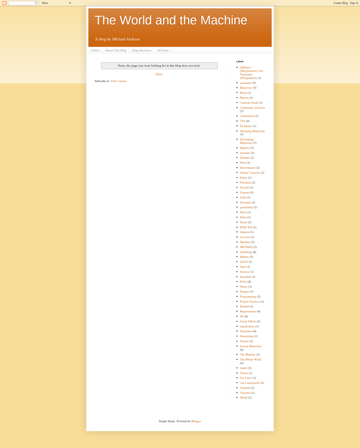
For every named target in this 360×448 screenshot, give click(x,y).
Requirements (248, 311)
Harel (243, 212)
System (244, 341)
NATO (244, 262)
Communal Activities (252, 108)
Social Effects (248, 321)
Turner (244, 373)
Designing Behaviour (252, 131)
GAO (243, 197)
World (243, 397)
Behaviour (246, 88)
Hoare (243, 222)
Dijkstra (244, 148)
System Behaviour (250, 346)
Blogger (196, 421)
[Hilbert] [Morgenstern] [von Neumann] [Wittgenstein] (251, 72)
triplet (243, 368)
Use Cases (246, 378)
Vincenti (245, 388)
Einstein (245, 158)
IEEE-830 (246, 227)
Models (244, 257)
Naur (243, 267)
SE (242, 316)
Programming (248, 296)
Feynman (245, 182)
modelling (246, 252)
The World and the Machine (171, 20)
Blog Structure (141, 50)
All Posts (163, 50)
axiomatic (245, 83)
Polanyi (244, 291)
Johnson (244, 232)
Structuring (246, 336)
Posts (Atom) (118, 81)
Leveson (245, 237)
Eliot (243, 163)
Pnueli (244, 286)
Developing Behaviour (247, 141)
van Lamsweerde (250, 383)
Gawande (245, 202)
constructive (247, 116)
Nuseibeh (245, 277)
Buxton (244, 98)
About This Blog (115, 50)
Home (95, 50)
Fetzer (243, 178)
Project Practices (250, 301)
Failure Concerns (250, 173)
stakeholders (247, 326)
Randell (244, 306)
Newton (244, 272)
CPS (242, 121)
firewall (244, 187)
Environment (247, 168)
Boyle (243, 93)
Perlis (243, 281)
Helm (243, 217)
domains (245, 153)
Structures (246, 331)
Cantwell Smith (249, 103)
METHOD (246, 247)
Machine (245, 242)
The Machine (247, 354)
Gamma (244, 192)
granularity (246, 207)
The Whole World (250, 359)
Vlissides (245, 393)
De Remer (246, 126)
